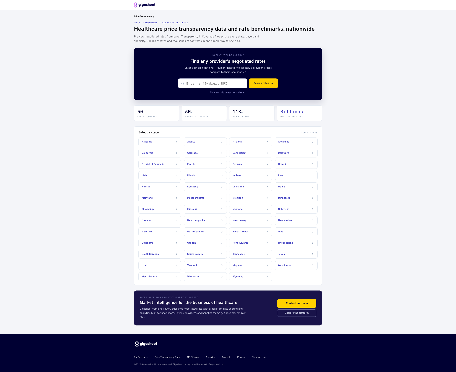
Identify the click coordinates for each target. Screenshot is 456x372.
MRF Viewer (193, 357)
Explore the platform (297, 313)
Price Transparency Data (167, 357)
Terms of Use (259, 357)
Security (210, 357)
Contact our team (297, 303)
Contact (226, 357)
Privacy (241, 357)
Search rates (261, 83)
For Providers (140, 357)
